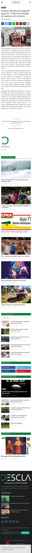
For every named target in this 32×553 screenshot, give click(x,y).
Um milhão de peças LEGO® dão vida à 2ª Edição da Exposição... (20, 408)
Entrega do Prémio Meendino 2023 (13, 456)
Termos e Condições (20, 543)
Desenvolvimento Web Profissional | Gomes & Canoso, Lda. (20, 401)
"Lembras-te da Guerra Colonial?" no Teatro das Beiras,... (20, 337)
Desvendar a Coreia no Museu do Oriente (20, 503)
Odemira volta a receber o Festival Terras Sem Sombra (19, 330)
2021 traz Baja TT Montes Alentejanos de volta (14, 232)
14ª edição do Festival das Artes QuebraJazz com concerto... (19, 416)
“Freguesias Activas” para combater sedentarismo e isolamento (15, 206)
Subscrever (25, 533)
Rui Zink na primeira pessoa (16, 128)
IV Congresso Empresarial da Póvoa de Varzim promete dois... (21, 345)
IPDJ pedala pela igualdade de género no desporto (15, 256)
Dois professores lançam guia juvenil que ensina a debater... (20, 353)
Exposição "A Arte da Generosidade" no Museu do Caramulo (20, 511)
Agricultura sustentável (16, 423)
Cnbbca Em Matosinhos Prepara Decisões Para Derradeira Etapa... (14, 180)
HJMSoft (26, 540)
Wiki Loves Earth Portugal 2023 (18, 496)
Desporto (4, 7)
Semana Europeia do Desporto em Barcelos (13, 280)
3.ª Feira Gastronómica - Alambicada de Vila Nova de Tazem (20, 322)
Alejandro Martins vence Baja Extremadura (13, 305)
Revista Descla (7, 19)
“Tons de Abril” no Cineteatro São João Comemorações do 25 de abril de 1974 (16, 122)
